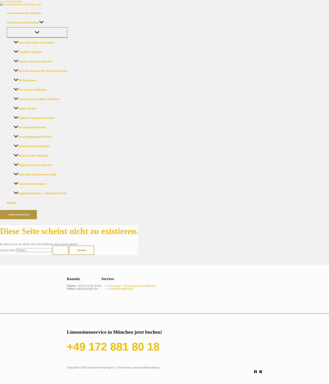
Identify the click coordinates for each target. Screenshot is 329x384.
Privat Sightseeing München (35, 136)
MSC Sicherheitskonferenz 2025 (37, 174)
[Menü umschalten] (37, 32)
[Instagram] (260, 372)
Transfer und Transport (32, 183)
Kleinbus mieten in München (35, 61)
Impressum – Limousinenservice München (132, 285)
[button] (41, 22)
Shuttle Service (27, 108)
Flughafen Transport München (36, 117)
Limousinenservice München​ (24, 13)
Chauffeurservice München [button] (23, 22)
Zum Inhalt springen (11, 1)
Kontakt (11, 202)
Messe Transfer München (33, 155)
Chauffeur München (30, 52)
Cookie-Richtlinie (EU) (120, 288)
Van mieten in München (32, 127)
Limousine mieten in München (36, 42)
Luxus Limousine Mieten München (38, 99)
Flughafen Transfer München (35, 165)
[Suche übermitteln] (60, 250)
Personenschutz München (34, 146)
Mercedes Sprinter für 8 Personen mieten (42, 70)
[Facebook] (255, 372)
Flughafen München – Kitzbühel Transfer (42, 193)
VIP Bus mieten (27, 80)
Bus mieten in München (32, 89)
